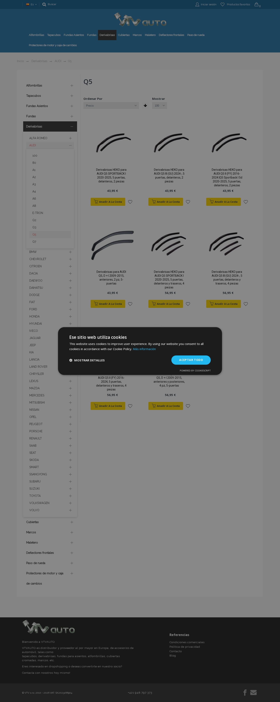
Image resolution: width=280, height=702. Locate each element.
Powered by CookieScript (195, 370)
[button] (87, 360)
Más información (144, 349)
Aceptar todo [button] (191, 360)
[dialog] (140, 351)
